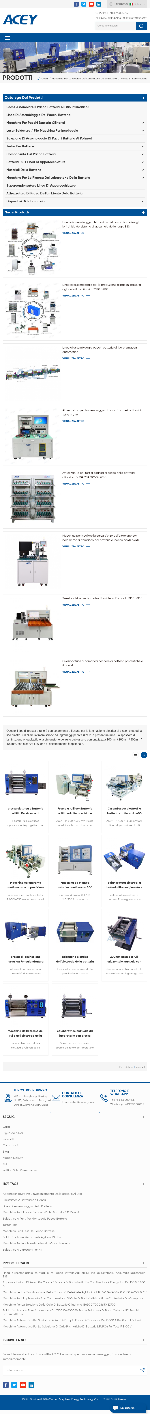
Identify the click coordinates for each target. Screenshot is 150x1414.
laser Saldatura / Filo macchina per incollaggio (42, 130)
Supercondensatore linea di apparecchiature (41, 185)
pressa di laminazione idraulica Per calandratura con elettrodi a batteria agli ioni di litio (25, 960)
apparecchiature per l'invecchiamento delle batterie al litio (42, 1194)
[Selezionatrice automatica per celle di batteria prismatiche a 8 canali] (33, 687)
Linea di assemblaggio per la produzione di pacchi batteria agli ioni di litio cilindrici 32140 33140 (101, 287)
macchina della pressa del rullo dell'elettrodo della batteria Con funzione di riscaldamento (25, 1034)
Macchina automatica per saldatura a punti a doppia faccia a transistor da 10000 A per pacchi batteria (72, 1320)
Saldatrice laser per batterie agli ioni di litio (32, 1237)
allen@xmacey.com (121, 17)
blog (6, 1151)
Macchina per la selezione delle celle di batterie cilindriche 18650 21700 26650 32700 (59, 1304)
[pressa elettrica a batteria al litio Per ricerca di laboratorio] (25, 784)
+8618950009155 (112, 13)
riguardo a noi (13, 1133)
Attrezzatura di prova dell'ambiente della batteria (44, 193)
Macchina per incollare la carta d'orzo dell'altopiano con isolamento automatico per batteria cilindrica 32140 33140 (100, 538)
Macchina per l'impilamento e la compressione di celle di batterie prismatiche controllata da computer (73, 1298)
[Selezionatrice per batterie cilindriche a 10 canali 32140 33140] (33, 624)
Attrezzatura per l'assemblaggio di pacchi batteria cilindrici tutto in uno (101, 412)
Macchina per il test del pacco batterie (29, 1231)
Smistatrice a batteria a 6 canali (24, 1200)
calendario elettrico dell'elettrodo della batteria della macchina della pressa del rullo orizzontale (75, 960)
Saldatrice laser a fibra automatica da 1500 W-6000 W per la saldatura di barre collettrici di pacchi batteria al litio (70, 1312)
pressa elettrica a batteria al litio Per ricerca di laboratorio (25, 811)
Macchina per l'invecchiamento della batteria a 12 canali (41, 1212)
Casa (45, 78)
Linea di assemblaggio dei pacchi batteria (38, 115)
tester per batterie (20, 146)
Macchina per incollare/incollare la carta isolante (36, 1243)
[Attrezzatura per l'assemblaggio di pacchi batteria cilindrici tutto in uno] (33, 436)
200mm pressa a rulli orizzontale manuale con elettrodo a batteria (124, 960)
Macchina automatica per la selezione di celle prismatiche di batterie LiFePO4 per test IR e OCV (67, 1326)
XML (5, 1164)
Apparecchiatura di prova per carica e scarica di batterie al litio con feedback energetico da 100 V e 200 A (74, 1284)
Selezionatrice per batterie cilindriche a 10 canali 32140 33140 (102, 598)
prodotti (8, 1139)
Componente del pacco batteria (31, 154)
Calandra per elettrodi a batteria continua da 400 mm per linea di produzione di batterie (124, 811)
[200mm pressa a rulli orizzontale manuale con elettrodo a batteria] (124, 932)
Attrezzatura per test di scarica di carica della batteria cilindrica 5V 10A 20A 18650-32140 (98, 475)
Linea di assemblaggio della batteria (27, 1206)
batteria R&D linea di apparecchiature (35, 162)
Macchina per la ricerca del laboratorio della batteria (84, 78)
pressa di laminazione (134, 78)
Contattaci (10, 1145)
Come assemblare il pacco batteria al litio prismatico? (47, 107)
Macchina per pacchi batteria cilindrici (35, 123)
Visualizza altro (73, 233)
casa (6, 1127)
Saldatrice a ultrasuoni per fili (22, 1249)
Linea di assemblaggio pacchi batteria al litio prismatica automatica (99, 350)
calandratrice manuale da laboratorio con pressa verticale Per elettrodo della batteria (75, 1034)
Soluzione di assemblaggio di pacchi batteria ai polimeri (49, 138)
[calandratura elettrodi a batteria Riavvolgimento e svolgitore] (124, 858)
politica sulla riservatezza (20, 1170)
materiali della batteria (23, 170)
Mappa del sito (13, 1158)
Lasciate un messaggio (127, 1410)
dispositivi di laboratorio (25, 201)
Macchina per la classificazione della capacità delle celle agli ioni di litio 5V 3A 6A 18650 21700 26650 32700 (75, 1292)
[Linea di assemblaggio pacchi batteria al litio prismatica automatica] (33, 373)
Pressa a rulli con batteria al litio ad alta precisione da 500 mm (75, 811)
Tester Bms (10, 1225)
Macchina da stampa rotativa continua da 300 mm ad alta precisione (75, 885)
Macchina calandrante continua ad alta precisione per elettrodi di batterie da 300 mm (25, 885)
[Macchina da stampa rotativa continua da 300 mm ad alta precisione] (75, 858)
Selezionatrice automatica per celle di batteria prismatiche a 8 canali (102, 663)
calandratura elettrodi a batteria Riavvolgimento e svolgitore (124, 885)
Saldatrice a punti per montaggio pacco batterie (35, 1218)
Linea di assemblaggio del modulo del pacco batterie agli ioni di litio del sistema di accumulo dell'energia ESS (100, 224)
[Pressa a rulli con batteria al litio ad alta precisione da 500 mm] (75, 784)
